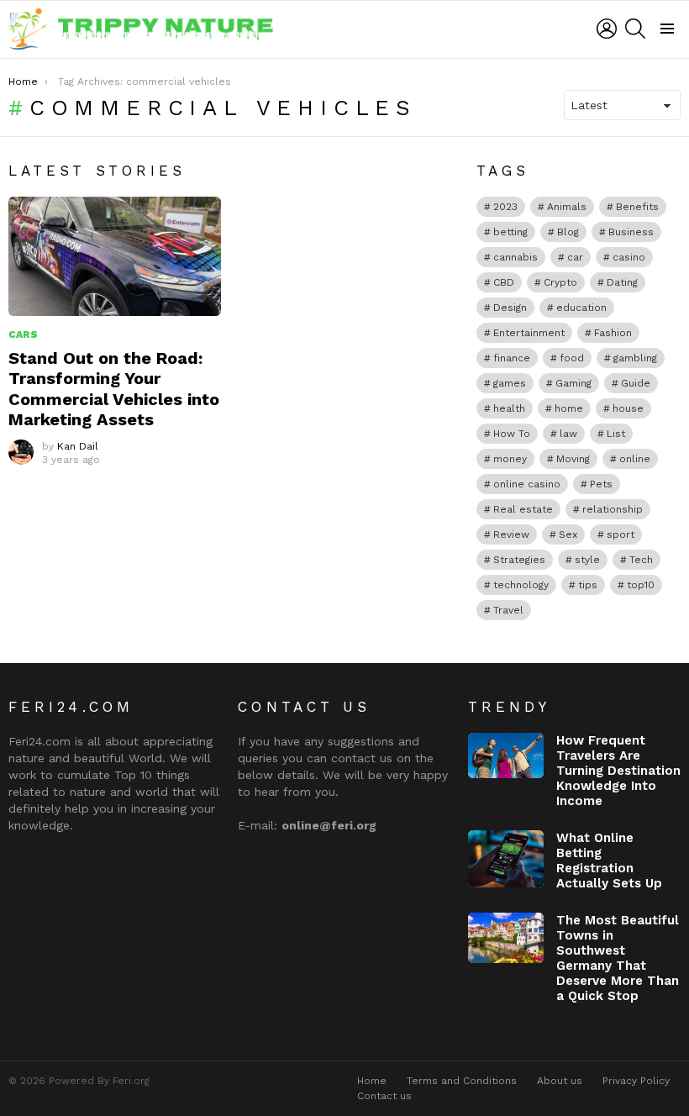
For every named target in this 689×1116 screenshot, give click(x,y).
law (568, 434)
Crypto (560, 282)
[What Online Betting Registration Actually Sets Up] (506, 858)
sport (620, 534)
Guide (635, 383)
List (616, 434)
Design (510, 307)
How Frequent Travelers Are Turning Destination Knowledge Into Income (618, 770)
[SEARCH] (635, 28)
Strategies (519, 560)
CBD (503, 282)
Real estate (523, 509)
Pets (601, 484)
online (634, 459)
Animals (566, 207)
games (509, 383)
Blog (568, 232)
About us (559, 1081)
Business (631, 232)
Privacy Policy (636, 1081)
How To (511, 434)
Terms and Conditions (462, 1081)
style (587, 560)
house (628, 408)
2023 (505, 207)
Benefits (637, 207)
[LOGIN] (607, 28)
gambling (635, 358)
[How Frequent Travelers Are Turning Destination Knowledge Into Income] (506, 755)
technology (521, 585)
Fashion (613, 333)
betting (510, 232)
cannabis (515, 257)
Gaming (573, 383)
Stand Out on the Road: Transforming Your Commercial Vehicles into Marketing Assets (113, 388)
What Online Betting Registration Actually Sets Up (609, 860)
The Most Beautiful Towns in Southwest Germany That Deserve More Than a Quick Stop (617, 958)
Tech (641, 560)
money (510, 459)
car (575, 257)
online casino (526, 484)
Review (511, 534)
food (572, 358)
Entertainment (529, 333)
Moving (573, 459)
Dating (622, 282)
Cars (23, 334)
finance (511, 358)
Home (372, 1081)
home (569, 408)
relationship (612, 509)
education (581, 307)
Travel (508, 610)
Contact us (384, 1096)
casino (629, 257)
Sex (568, 534)
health (509, 408)
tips (587, 585)
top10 (641, 585)
